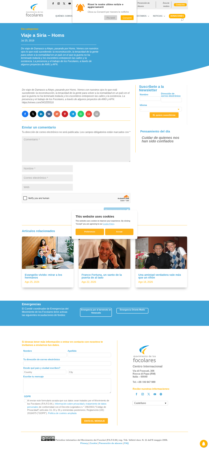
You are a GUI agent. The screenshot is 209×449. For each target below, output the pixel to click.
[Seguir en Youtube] (69, 3)
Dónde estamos (138, 16)
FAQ (126, 443)
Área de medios (166, 4)
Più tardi (111, 17)
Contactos (180, 5)
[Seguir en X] (64, 3)
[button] (187, 313)
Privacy (84, 443)
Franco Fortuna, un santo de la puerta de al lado (102, 276)
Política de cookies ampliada (62, 413)
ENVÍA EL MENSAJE (94, 421)
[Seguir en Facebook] (53, 3)
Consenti (127, 17)
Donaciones (177, 16)
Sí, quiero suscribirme (164, 115)
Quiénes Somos (64, 16)
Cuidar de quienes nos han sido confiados (160, 139)
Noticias (157, 16)
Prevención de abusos (110, 443)
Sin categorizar (29, 29)
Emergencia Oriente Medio (132, 310)
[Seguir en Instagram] (58, 3)
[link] (25, 114)
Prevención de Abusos (144, 4)
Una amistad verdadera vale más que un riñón (159, 276)
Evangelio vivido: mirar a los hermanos (43, 276)
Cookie (93, 443)
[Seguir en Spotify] (161, 394)
